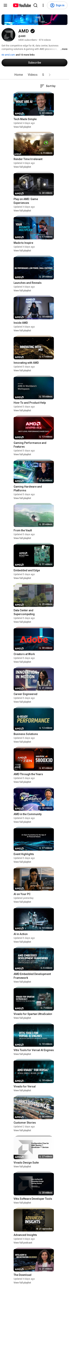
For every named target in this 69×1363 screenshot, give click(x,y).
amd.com (9, 54)
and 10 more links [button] (25, 54)
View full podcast (23, 1242)
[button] (49, 74)
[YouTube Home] (22, 5)
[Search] (35, 5)
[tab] (18, 74)
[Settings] (43, 5)
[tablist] (34, 74)
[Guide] (5, 5)
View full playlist (22, 127)
